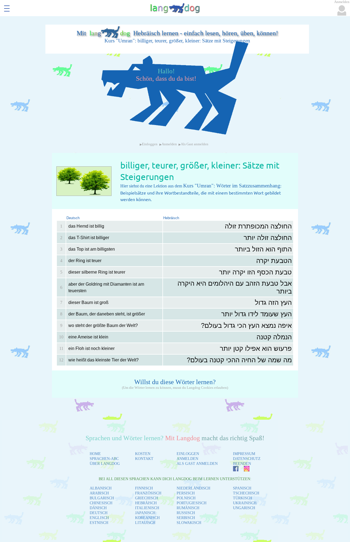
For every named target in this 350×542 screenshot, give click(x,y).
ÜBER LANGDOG (105, 464)
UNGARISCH (244, 508)
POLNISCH (186, 498)
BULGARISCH (102, 498)
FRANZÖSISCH (148, 493)
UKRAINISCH (244, 503)
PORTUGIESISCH (191, 503)
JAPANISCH (145, 513)
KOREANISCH (147, 518)
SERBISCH (186, 518)
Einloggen (150, 144)
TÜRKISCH (242, 498)
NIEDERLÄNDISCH (193, 488)
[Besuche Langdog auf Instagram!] (243, 470)
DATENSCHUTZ (247, 459)
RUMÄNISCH (188, 508)
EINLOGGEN (188, 454)
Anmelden (169, 144)
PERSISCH (186, 493)
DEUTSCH (98, 513)
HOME (95, 454)
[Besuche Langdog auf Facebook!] (233, 470)
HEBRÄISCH (146, 503)
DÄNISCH (98, 508)
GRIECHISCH (146, 498)
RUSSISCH (186, 513)
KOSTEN (142, 454)
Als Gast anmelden (194, 144)
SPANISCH (242, 488)
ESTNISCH (99, 523)
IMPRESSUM (244, 454)
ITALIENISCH (147, 508)
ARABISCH (99, 493)
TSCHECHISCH (246, 493)
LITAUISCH (145, 523)
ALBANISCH (101, 488)
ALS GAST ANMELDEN (197, 464)
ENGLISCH (99, 518)
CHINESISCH (101, 503)
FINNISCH (144, 488)
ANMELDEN (187, 459)
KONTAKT (144, 459)
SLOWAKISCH (189, 523)
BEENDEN (242, 464)
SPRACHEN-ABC (104, 459)
